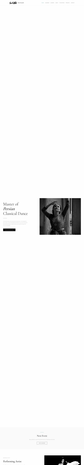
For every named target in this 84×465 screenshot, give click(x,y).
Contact (72, 2)
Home (43, 2)
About (57, 2)
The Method (62, 2)
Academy (52, 2)
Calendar (47, 2)
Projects (68, 2)
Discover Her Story (9, 229)
